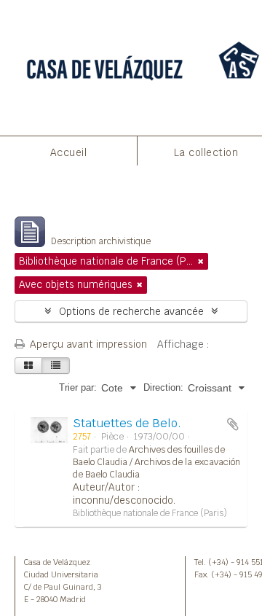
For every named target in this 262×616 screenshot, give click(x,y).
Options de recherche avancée (131, 311)
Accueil (68, 152)
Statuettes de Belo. (127, 423)
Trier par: (78, 387)
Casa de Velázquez (57, 562)
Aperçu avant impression (87, 344)
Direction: (163, 387)
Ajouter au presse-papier (233, 424)
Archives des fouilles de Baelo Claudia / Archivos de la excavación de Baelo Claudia (156, 462)
